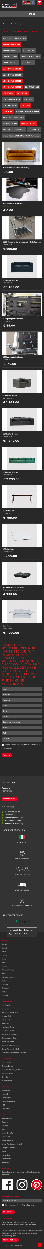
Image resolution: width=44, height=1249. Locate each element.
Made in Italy (6, 1098)
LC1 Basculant (32, 87)
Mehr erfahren (9, 799)
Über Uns (5, 1087)
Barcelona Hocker (11, 44)
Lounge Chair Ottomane (27, 111)
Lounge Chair (6, 1016)
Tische (4, 981)
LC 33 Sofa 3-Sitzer (12, 87)
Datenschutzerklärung (30, 745)
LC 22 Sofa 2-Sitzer (12, 69)
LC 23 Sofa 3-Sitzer (12, 75)
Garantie (5, 1126)
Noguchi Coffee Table (13, 117)
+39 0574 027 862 (20, 934)
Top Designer (7, 1059)
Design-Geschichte (8, 1148)
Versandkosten (7, 1118)
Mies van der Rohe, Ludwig (12, 1070)
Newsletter (6, 1155)
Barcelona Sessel (11, 50)
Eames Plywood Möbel (10, 1049)
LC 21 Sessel (28, 63)
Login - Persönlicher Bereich (12, 1144)
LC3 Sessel (22, 93)
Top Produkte (7, 1001)
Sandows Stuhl (28, 124)
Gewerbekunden (8, 1140)
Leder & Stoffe (7, 1133)
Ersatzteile (14, 24)
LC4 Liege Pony (10, 105)
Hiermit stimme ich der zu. (23, 744)
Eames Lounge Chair (30, 57)
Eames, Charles (7, 1066)
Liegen (4, 955)
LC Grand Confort (8, 1031)
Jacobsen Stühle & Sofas (11, 1045)
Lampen (5, 984)
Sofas (4, 951)
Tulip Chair (34, 130)
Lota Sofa (7, 111)
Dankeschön (6, 1109)
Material (5, 1094)
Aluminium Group (8, 1027)
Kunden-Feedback (8, 1101)
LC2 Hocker (8, 93)
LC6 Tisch (25, 105)
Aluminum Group (8, 970)
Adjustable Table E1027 (11, 1012)
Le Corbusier (6, 1062)
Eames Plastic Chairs (9, 1034)
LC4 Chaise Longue (11, 99)
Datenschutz (6, 1159)
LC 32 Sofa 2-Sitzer (12, 81)
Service (5, 24)
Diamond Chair (10, 57)
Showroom (6, 1137)
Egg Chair (5, 1023)
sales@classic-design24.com (23, 930)
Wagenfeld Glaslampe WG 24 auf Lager (21, 136)
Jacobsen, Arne (7, 1073)
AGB (3, 1105)
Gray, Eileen (6, 1077)
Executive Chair (10, 63)
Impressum (6, 1162)
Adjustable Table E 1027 (14, 38)
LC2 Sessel (6, 1005)
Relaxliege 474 (10, 124)
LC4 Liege (28, 99)
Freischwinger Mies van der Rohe (14, 1053)
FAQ (3, 1129)
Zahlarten (5, 1122)
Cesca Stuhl (29, 50)
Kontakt (4, 1151)
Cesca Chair (6, 1020)
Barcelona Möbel (8, 1042)
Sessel (4, 944)
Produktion (6, 1090)
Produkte (5, 940)
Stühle (4, 962)
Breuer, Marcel (7, 1081)
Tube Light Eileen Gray (14, 130)
